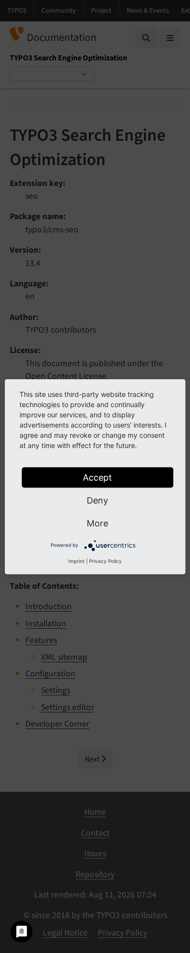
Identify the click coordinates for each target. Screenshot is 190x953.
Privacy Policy (105, 560)
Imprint (76, 560)
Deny (97, 500)
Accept (97, 477)
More (97, 523)
